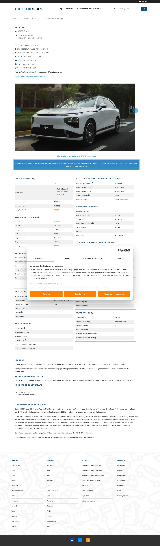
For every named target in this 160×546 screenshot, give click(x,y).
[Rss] (146, 1)
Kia (48, 486)
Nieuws (69, 9)
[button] (18, 111)
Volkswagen (15, 521)
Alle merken (15, 465)
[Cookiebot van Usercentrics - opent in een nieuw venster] (120, 250)
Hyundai (14, 486)
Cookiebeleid (122, 475)
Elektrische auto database (88, 9)
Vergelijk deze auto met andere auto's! (30, 77)
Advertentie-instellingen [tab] (93, 258)
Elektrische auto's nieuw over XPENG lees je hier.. (76, 156)
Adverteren (121, 465)
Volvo (13, 526)
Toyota (14, 516)
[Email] (143, 1)
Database (26, 19)
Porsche (14, 501)
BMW (13, 475)
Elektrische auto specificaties (93, 475)
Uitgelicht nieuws (88, 501)
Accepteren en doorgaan (114, 294)
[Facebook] (140, 1)
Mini (48, 496)
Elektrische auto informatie (92, 470)
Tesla (13, 511)
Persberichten (87, 491)
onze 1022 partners (43, 270)
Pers (119, 491)
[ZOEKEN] (144, 9)
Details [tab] (67, 258)
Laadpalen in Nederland (91, 481)
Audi (13, 470)
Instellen (78, 294)
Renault (14, 506)
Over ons (120, 486)
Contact (120, 470)
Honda (13, 481)
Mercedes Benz (17, 491)
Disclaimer (121, 481)
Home (15, 19)
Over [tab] (119, 258)
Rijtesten (85, 496)
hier (90, 433)
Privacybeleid (122, 496)
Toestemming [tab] (40, 258)
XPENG (37, 19)
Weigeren (46, 294)
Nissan (14, 496)
